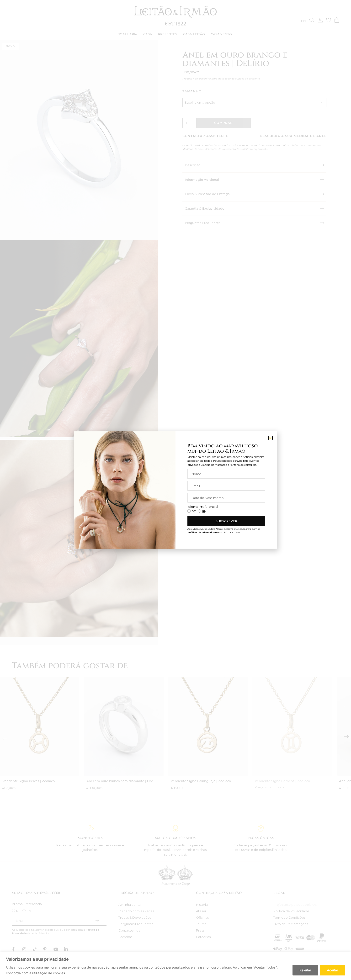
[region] (175, 966)
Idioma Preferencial (202, 506)
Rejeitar (305, 970)
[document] (175, 490)
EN (204, 511)
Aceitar (332, 970)
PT (194, 511)
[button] (270, 438)
